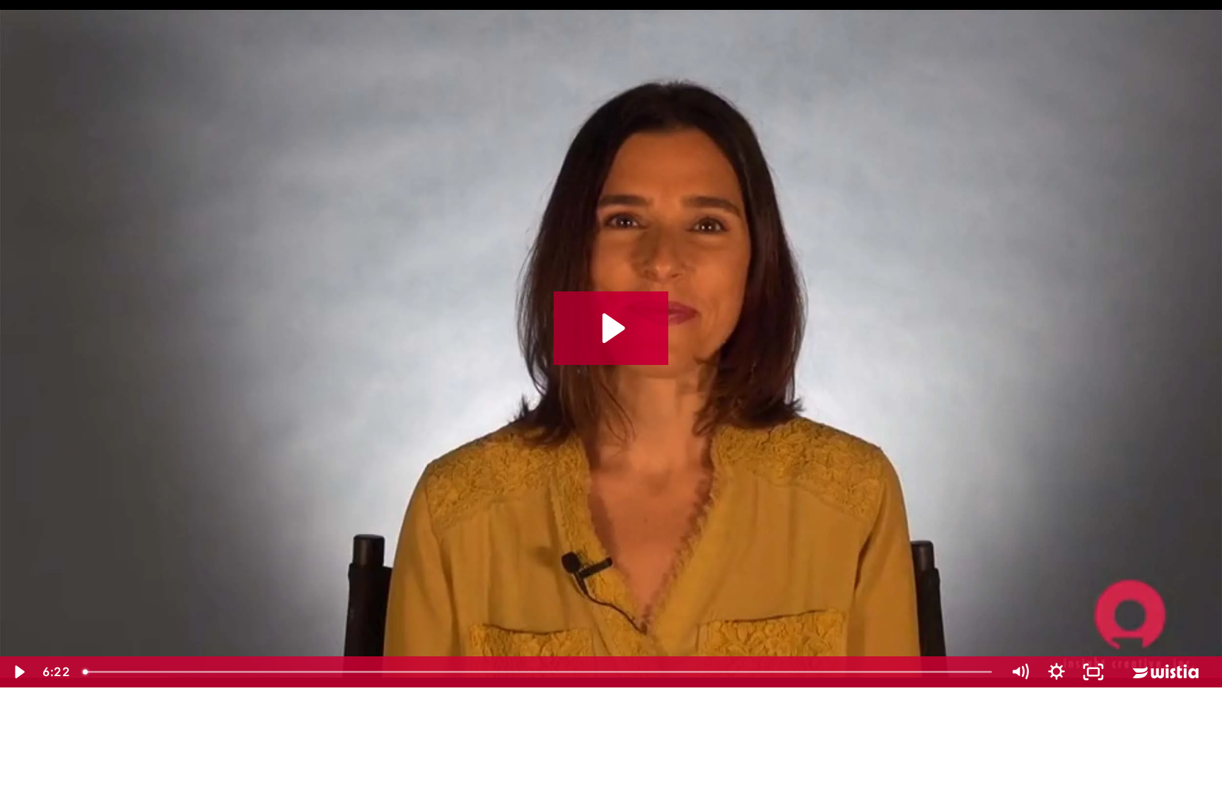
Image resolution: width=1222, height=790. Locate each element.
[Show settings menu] (1056, 671)
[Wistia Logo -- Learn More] (1167, 671)
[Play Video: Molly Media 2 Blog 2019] (611, 328)
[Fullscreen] (1093, 671)
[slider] (539, 671)
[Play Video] (18, 671)
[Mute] (1019, 671)
